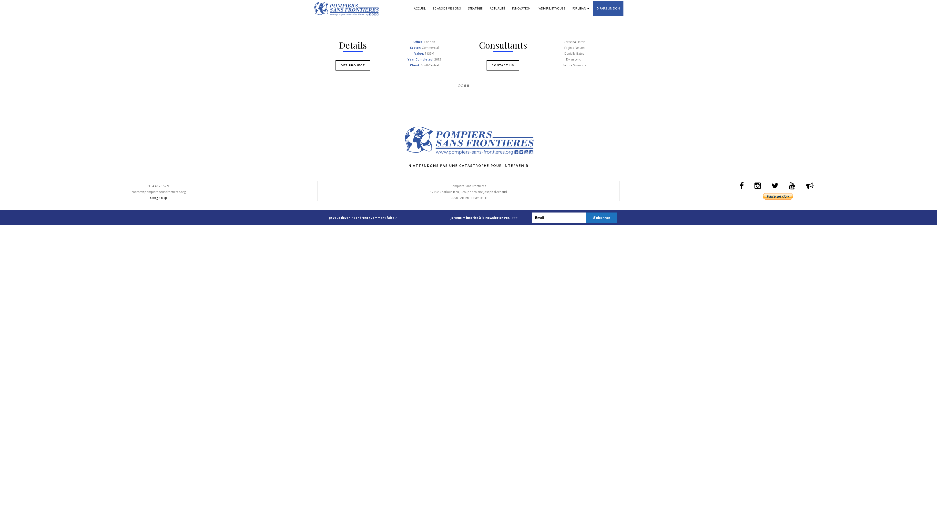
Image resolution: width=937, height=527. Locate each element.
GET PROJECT (353, 65)
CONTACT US (503, 65)
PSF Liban (579, 8)
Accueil (420, 8)
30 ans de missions (447, 8)
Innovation (521, 8)
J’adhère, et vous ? (551, 8)
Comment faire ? (384, 218)
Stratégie (475, 8)
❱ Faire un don (608, 8)
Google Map (158, 198)
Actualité (497, 8)
